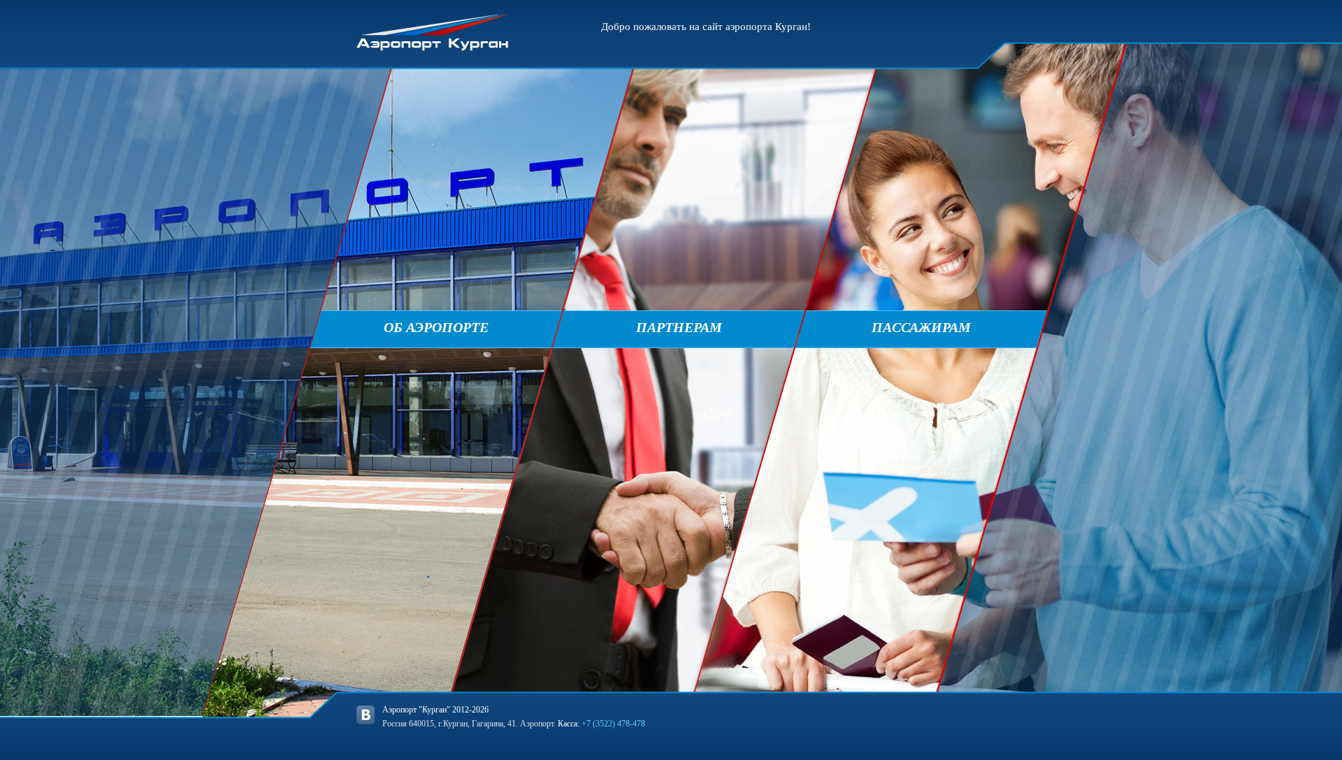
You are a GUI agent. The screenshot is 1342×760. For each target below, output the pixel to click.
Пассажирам (921, 327)
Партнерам (679, 327)
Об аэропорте (436, 327)
